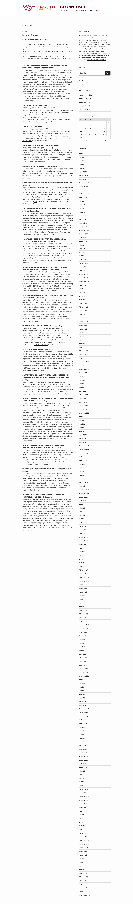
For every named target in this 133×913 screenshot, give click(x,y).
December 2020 (84, 402)
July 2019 (82, 464)
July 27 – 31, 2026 (84, 109)
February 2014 (83, 701)
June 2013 (82, 731)
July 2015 (82, 639)
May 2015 (82, 647)
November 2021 (84, 362)
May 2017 (82, 559)
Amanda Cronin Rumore (37, 122)
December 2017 (84, 533)
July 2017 (82, 552)
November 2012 (84, 756)
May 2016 (82, 603)
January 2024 (83, 267)
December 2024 (84, 227)
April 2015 (82, 650)
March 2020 (83, 435)
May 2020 (82, 427)
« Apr (85, 140)
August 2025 (83, 197)
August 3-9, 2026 (84, 106)
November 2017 (84, 537)
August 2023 (83, 285)
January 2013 (83, 749)
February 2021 (83, 395)
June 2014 (82, 687)
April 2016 (82, 606)
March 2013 (83, 742)
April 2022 (82, 343)
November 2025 (84, 186)
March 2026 (83, 172)
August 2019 (83, 460)
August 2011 (83, 811)
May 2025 (82, 208)
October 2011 (83, 804)
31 (85, 137)
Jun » (104, 140)
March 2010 (83, 873)
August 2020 (83, 416)
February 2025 (83, 219)
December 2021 (84, 358)
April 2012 (82, 782)
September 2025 (84, 194)
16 (81, 131)
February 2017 (83, 570)
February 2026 (83, 175)
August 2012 (83, 767)
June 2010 (82, 862)
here (53, 159)
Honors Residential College (54, 274)
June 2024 (82, 248)
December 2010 (84, 840)
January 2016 (83, 617)
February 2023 (83, 307)
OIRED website (27, 230)
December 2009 (84, 884)
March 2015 (83, 654)
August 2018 (83, 504)
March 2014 (83, 698)
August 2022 (83, 329)
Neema (36, 490)
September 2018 (84, 500)
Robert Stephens (50, 291)
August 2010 (83, 855)
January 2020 (83, 442)
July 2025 (82, 201)
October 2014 (83, 672)
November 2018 (84, 493)
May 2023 (82, 296)
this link (61, 462)
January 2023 (83, 311)
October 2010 (83, 848)
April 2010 (82, 869)
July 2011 (82, 815)
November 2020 (84, 406)
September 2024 (84, 237)
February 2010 (83, 877)
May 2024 (82, 252)
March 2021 (82, 391)
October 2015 (83, 628)
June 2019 (82, 468)
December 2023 (84, 270)
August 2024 (83, 241)
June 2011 (82, 818)
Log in (81, 84)
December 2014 (84, 665)
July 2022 (82, 332)
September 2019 (84, 457)
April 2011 (82, 826)
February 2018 (83, 526)
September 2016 (84, 588)
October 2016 (83, 585)
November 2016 (84, 581)
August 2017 (83, 548)
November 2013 (84, 712)
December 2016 (84, 577)
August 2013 (83, 723)
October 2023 (83, 278)
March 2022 (83, 347)
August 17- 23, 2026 (85, 98)
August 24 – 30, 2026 (85, 95)
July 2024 (82, 245)
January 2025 (83, 223)
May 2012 (82, 778)
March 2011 (82, 829)
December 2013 (84, 709)
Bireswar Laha (67, 436)
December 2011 (84, 796)
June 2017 (82, 555)
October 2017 (83, 541)
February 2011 (83, 833)
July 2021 (82, 376)
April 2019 (82, 475)
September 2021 (84, 369)
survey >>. (28, 394)
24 (85, 134)
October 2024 (83, 234)
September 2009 (84, 895)
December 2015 (84, 621)
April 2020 (82, 431)
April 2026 (82, 168)
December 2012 (84, 753)
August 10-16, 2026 (85, 102)
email (61, 176)
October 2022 (83, 322)
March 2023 (83, 303)
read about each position (31, 314)
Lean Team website (41, 345)
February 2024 (83, 263)
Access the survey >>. (39, 370)
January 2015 (83, 661)
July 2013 (82, 727)
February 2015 (83, 658)
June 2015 (82, 643)
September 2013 (84, 720)
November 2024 (84, 230)
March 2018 (83, 522)
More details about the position (48, 234)
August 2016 (83, 592)
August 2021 (83, 373)
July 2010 (82, 858)
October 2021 (83, 365)
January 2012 (83, 793)
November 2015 (84, 625)
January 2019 (83, 486)
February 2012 (83, 789)
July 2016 (82, 595)
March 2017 (82, 566)
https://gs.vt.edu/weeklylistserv (96, 60)
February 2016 (83, 614)
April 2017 (82, 563)
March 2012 (82, 785)
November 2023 (84, 274)
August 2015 (83, 636)
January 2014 (83, 705)
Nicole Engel (27, 141)
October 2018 (83, 497)
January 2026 (83, 179)
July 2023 (82, 289)
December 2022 (84, 314)
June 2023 (82, 292)
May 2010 (82, 866)
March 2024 (83, 259)
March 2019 (83, 479)
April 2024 (82, 256)
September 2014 (84, 676)
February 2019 (83, 482)
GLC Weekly (73, 7)
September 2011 (84, 807)
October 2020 (83, 409)
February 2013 (83, 745)
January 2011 (83, 837)
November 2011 (84, 800)
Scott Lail (25, 162)
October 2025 (83, 190)
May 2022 (82, 340)
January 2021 (83, 398)
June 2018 (82, 511)
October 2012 (83, 760)
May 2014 (82, 690)
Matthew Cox (27, 464)
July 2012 (82, 771)
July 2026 (82, 157)
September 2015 (84, 632)
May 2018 (82, 515)
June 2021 (82, 380)
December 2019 (84, 446)
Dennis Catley (55, 260)
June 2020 (82, 424)
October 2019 (83, 453)
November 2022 (84, 318)
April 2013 (82, 738)
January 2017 (83, 574)
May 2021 (82, 384)
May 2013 (82, 734)
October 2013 (83, 716)
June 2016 (82, 599)
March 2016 (83, 610)
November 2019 (84, 449)
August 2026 (83, 153)
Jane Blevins (43, 192)
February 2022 (83, 351)
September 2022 (84, 325)
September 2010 (84, 851)
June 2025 (82, 205)
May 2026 (82, 164)
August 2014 (83, 679)
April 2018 (82, 519)
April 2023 (82, 300)
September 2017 (84, 544)
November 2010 (84, 844)
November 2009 (84, 888)
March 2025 (83, 216)
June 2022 (82, 336)
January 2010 (83, 880)
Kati (32, 204)
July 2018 (82, 508)
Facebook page (28, 101)
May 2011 (82, 822)
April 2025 (82, 212)
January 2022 (83, 354)
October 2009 (83, 891)
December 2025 (84, 183)
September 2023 (84, 281)
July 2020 (82, 420)
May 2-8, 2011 (30, 34)
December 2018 (84, 490)
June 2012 (82, 774)
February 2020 (83, 438)
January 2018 (83, 530)
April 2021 (82, 387)
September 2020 (84, 413)
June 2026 (82, 161)
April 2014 (82, 694)
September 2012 (84, 763)
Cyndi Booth (62, 391)
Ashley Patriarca (60, 319)
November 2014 (84, 669)
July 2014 (82, 683)
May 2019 (82, 471)
